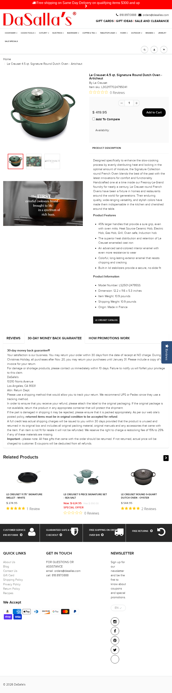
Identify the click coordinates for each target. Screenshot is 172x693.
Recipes (8, 593)
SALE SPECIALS (11, 41)
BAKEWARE (72, 33)
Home (7, 59)
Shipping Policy (13, 580)
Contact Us (10, 571)
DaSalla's (19, 684)
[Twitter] (115, 650)
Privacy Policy (12, 584)
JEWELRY (162, 33)
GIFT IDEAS (124, 21)
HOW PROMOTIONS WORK (109, 338)
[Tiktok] (115, 659)
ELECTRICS (57, 33)
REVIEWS (14, 338)
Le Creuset (100, 83)
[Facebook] (115, 631)
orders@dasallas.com (156, 15)
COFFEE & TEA (88, 33)
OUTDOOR (135, 33)
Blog (6, 566)
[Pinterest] (115, 640)
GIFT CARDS (105, 21)
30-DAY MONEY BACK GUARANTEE (55, 338)
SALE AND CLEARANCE (152, 21)
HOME (123, 33)
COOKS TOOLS (27, 33)
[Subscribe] (120, 608)
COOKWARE (10, 33)
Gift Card (8, 575)
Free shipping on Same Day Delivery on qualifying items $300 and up (88, 3)
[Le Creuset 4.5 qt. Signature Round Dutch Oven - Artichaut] (43, 114)
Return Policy (11, 589)
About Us (9, 562)
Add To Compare (107, 119)
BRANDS (149, 33)
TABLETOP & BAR (107, 33)
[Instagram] (115, 621)
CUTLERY (43, 33)
